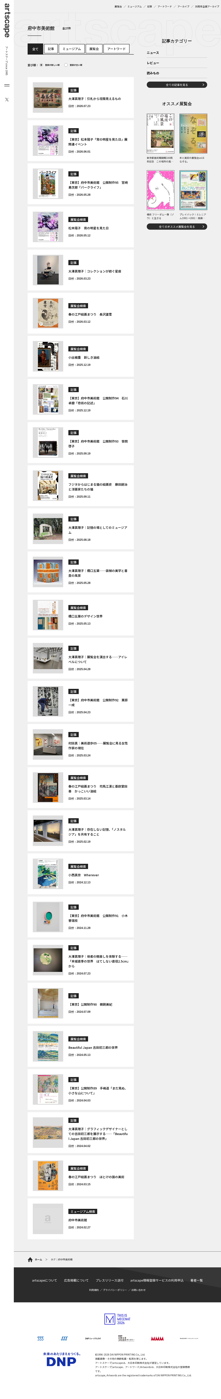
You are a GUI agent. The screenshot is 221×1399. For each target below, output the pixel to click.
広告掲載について (76, 1280)
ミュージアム (134, 6)
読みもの (153, 73)
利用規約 (94, 1290)
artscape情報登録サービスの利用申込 (157, 1280)
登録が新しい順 (52, 64)
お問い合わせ (138, 1290)
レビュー (153, 63)
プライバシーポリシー (115, 1290)
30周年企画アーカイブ (207, 6)
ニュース (153, 53)
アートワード (165, 6)
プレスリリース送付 (109, 1280)
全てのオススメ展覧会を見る (177, 226)
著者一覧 (196, 1280)
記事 (149, 6)
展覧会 (118, 6)
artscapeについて (44, 1280)
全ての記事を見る (177, 85)
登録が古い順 (76, 64)
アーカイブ (183, 6)
